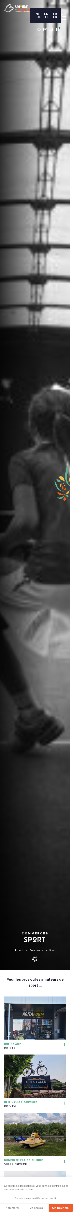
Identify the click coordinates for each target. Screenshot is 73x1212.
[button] (62, 1018)
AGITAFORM (13, 1044)
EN (46, 13)
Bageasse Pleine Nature (23, 1160)
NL (37, 13)
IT (46, 16)
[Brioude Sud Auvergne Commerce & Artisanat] (17, 8)
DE (38, 16)
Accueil (19, 950)
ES (55, 16)
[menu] (64, 18)
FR (55, 13)
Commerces (36, 950)
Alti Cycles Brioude (20, 1102)
